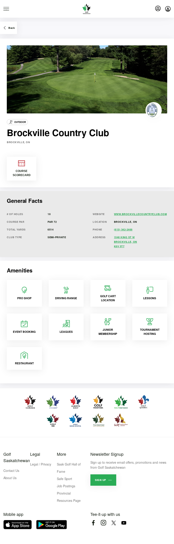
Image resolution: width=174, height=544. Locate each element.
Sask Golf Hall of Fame (69, 468)
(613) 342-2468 (123, 229)
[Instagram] (103, 523)
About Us (10, 477)
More (61, 454)
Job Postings (66, 486)
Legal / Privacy (40, 464)
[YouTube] (124, 523)
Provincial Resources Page (69, 497)
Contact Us (11, 470)
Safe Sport (64, 478)
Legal (35, 454)
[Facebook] (93, 523)
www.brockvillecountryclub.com (140, 214)
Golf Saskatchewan (16, 457)
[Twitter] (113, 523)
